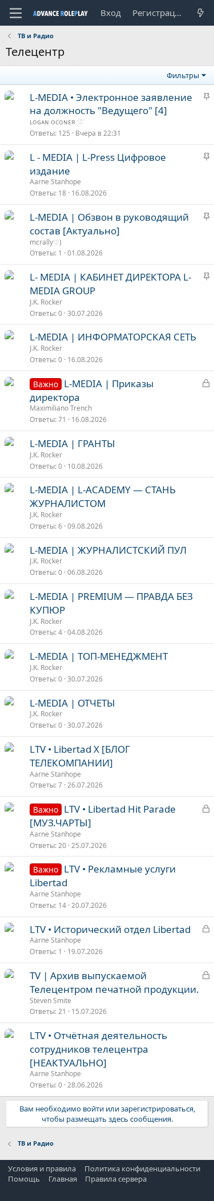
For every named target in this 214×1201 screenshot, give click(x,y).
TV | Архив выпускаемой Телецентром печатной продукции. (114, 982)
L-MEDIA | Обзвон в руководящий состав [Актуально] (109, 223)
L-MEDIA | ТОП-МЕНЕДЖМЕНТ (99, 656)
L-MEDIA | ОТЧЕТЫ (72, 702)
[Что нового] (200, 12)
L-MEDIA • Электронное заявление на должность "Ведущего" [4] (111, 104)
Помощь (24, 1179)
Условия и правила (42, 1168)
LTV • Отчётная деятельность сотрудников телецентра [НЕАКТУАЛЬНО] (98, 1049)
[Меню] (15, 13)
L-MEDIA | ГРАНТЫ (72, 443)
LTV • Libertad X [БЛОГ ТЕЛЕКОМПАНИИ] (80, 755)
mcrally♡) (46, 242)
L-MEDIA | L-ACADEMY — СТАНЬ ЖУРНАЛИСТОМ (103, 496)
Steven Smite (50, 1000)
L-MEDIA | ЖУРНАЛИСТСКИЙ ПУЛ (108, 550)
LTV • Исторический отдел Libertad (110, 929)
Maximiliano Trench (61, 408)
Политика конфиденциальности (142, 1168)
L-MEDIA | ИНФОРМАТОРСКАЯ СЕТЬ (113, 336)
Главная (63, 1179)
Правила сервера (116, 1179)
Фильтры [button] (183, 75)
